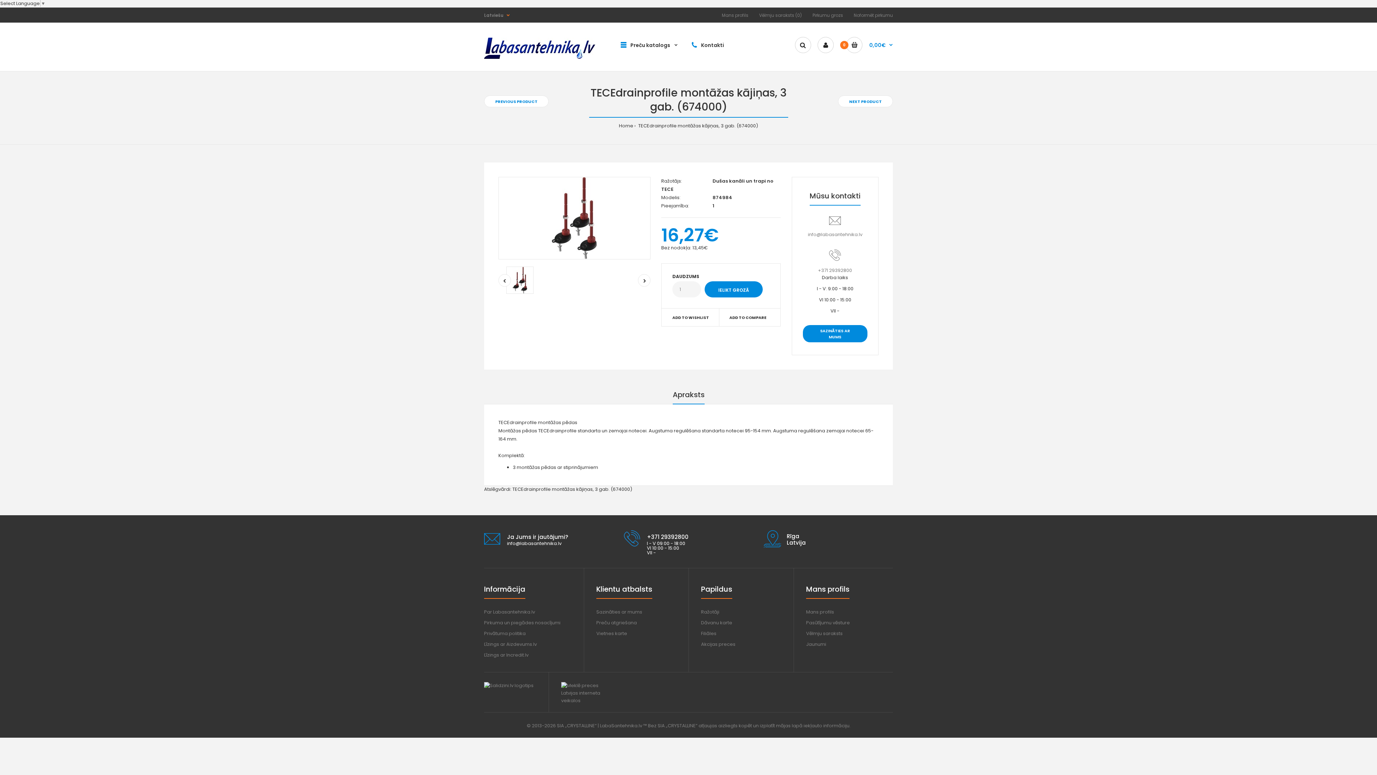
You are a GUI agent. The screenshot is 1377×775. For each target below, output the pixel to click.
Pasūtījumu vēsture (828, 622)
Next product (865, 101)
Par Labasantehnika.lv (509, 612)
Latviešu (493, 15)
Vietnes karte (611, 633)
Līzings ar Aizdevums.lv (510, 644)
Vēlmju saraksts (824, 633)
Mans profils (735, 15)
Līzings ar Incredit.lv (506, 655)
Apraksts (689, 395)
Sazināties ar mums (835, 334)
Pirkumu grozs (828, 15)
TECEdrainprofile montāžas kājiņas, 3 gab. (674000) (697, 125)
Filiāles (708, 633)
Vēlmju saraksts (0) (780, 15)
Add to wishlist (690, 317)
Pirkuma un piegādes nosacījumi (522, 622)
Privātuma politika (505, 633)
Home (626, 125)
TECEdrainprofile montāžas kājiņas (552, 489)
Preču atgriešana (616, 622)
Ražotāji (710, 612)
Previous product (516, 101)
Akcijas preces (718, 644)
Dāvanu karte (716, 622)
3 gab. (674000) (613, 489)
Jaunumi (816, 644)
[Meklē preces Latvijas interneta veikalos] (587, 700)
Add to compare (747, 317)
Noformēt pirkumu (873, 15)
